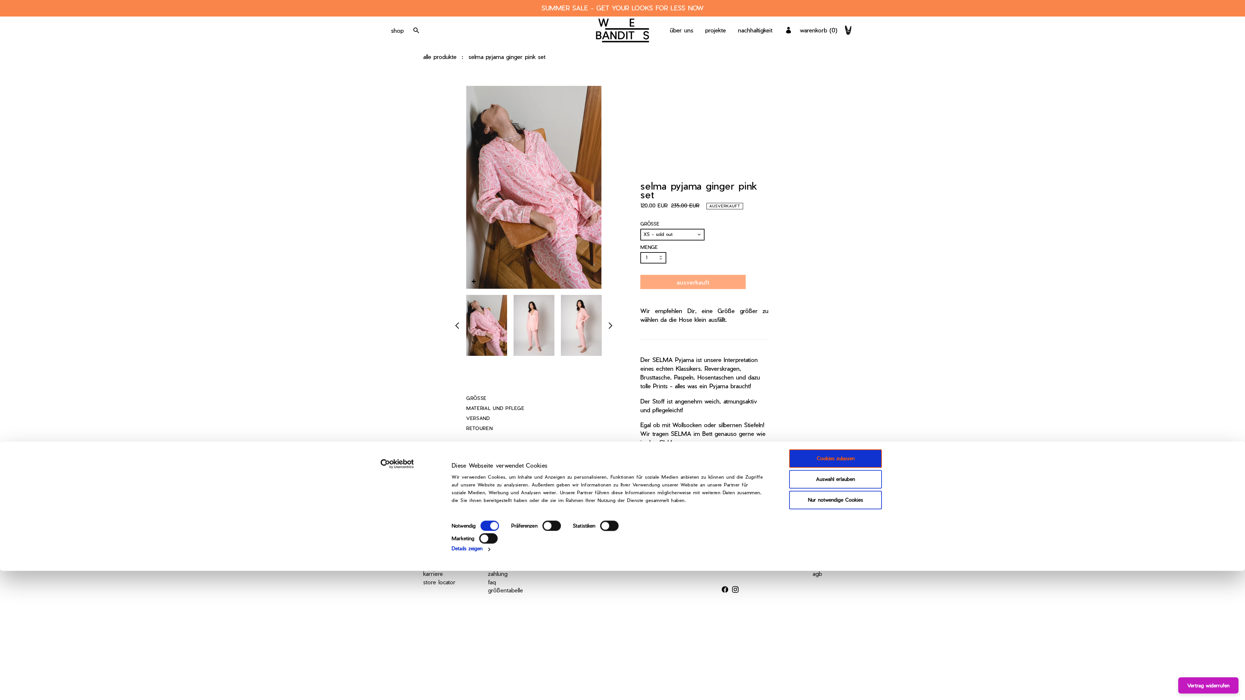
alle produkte (439, 56)
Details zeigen (467, 548)
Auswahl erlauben (835, 479)
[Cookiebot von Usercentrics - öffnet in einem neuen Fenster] (397, 464)
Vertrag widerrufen (1208, 685)
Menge (649, 247)
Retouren (479, 428)
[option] (486, 325)
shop (397, 30)
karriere (433, 573)
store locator (439, 581)
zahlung (497, 573)
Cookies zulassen (836, 458)
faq (492, 581)
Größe (649, 224)
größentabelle (505, 590)
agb (817, 573)
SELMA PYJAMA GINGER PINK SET (506, 56)
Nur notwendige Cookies (835, 500)
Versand (478, 418)
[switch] (551, 525)
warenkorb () (818, 30)
